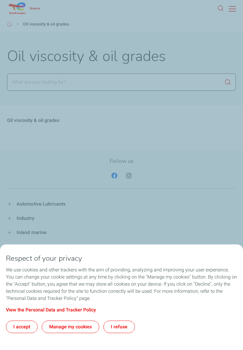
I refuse (119, 327)
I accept (21, 327)
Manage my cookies (70, 327)
